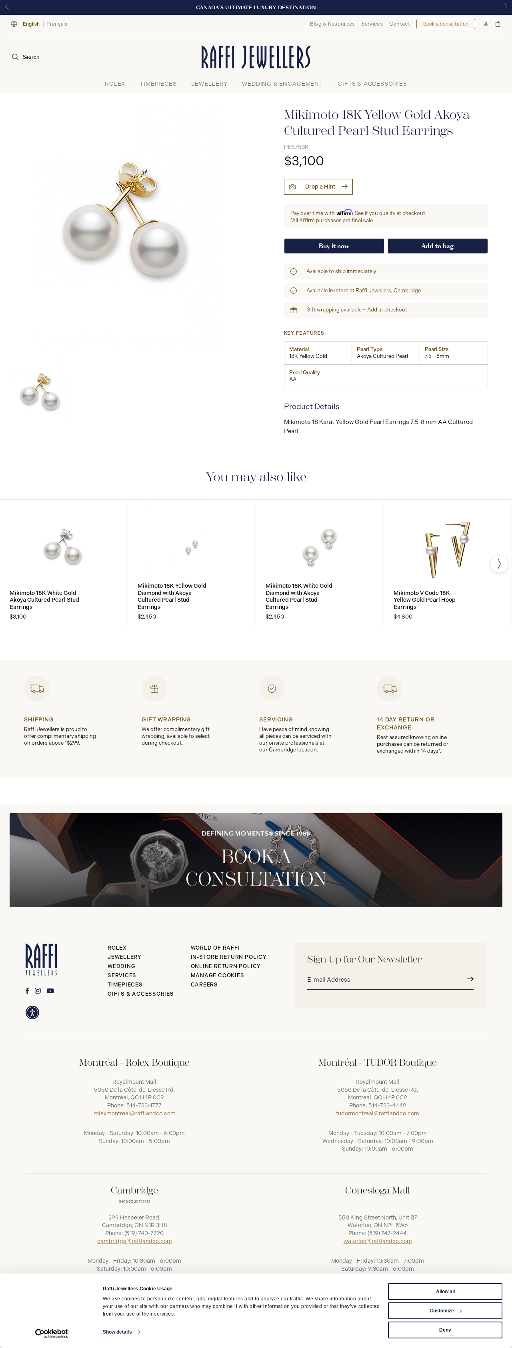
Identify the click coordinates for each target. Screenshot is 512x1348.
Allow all (445, 1291)
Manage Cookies (217, 975)
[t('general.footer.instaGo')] (38, 991)
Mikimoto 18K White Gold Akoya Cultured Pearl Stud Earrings (44, 600)
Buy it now (334, 246)
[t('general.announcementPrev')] (7, 7)
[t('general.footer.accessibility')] (32, 1012)
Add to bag (438, 246)
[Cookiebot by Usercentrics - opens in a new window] (52, 1333)
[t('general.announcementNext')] (505, 7)
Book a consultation (445, 24)
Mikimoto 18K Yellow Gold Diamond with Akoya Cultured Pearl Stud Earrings (172, 597)
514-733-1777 (144, 1105)
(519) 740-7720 (144, 1233)
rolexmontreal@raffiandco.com (135, 1113)
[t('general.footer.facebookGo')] (27, 991)
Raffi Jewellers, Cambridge (388, 290)
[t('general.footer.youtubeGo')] (50, 991)
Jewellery (125, 957)
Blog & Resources (332, 24)
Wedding (121, 966)
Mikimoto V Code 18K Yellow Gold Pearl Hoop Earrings (425, 600)
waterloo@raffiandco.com (378, 1241)
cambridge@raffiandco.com (134, 1241)
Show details (117, 1332)
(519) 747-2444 (387, 1233)
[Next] (499, 564)
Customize (442, 1311)
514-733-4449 (387, 1105)
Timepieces (125, 985)
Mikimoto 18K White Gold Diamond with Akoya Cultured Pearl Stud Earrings (299, 597)
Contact (399, 24)
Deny (445, 1330)
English (31, 24)
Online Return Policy (226, 966)
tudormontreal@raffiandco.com (377, 1113)
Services (371, 24)
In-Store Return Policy (229, 957)
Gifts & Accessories (141, 994)
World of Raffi (215, 948)
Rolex (117, 948)
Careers (204, 985)
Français (57, 24)
